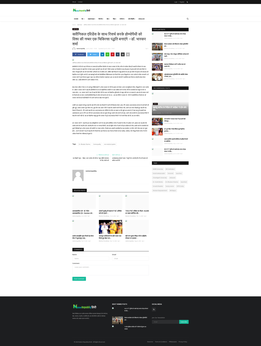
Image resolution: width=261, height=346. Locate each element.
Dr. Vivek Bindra (158, 182)
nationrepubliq (80, 48)
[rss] (154, 309)
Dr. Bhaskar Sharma (84, 144)
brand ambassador (159, 173)
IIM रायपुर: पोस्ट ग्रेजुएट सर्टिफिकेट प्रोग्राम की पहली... (176, 55)
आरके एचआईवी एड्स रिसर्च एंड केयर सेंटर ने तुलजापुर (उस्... (83, 237)
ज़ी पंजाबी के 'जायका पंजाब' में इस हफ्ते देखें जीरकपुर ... (174, 120)
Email (114, 254)
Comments (78, 250)
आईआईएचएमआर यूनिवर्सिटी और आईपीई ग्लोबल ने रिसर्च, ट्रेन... (176, 75)
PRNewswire (173, 342)
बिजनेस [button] (100, 19)
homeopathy (97, 144)
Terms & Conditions (161, 342)
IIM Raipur (173, 190)
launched (184, 182)
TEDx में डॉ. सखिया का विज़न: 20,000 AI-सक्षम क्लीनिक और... (137, 212)
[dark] (187, 1)
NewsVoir (150, 342)
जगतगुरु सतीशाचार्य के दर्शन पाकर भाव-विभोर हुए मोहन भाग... (110, 237)
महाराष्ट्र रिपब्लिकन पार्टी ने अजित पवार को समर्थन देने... (174, 65)
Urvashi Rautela (158, 186)
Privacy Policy (183, 342)
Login (175, 2)
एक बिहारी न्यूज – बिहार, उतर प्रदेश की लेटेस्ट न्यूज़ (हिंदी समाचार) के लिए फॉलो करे (91, 159)
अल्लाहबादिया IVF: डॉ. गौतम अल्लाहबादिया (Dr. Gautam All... (82, 212)
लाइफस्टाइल (79, 24)
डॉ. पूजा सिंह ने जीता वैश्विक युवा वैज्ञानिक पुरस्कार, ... (174, 130)
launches (179, 173)
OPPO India (180, 186)
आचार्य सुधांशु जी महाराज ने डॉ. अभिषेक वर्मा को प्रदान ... (110, 212)
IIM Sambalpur (170, 169)
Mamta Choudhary (104, 216)
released (172, 178)
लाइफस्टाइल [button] (91, 19)
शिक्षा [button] (114, 19)
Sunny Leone (170, 186)
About (74, 2)
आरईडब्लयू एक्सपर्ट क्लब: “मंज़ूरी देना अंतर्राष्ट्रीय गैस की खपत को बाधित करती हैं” (130, 159)
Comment (76, 263)
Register (182, 2)
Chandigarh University (160, 178)
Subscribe (184, 322)
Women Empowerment (160, 190)
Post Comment (79, 279)
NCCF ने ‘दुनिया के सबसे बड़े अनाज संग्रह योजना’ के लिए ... (175, 35)
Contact (80, 2)
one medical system (110, 144)
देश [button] (83, 19)
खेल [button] (108, 19)
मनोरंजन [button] (122, 19)
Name (74, 254)
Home (76, 19)
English (142, 19)
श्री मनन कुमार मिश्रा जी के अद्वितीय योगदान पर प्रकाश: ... (136, 237)
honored (170, 173)
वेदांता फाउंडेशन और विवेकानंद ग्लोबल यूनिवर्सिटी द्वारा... (176, 45)
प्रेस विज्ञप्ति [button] (131, 19)
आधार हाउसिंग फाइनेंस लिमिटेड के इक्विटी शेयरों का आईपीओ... (176, 140)
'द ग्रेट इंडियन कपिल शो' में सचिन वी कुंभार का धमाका (135, 328)
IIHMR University (158, 169)
